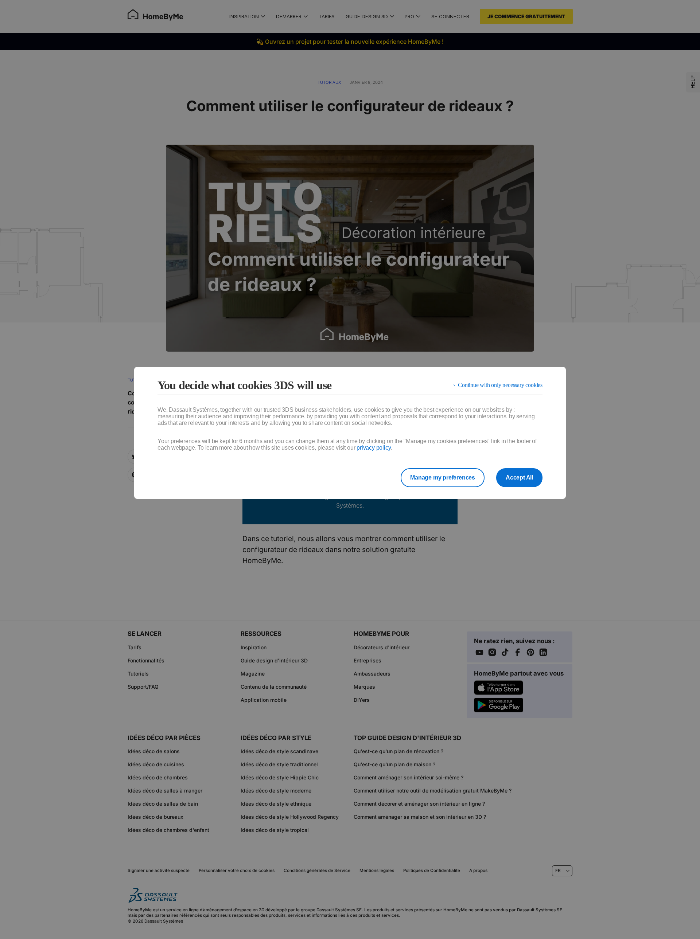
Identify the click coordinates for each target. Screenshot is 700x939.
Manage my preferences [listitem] (442, 477)
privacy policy (373, 448)
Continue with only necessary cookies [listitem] (500, 385)
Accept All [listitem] (519, 477)
